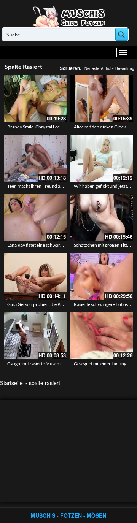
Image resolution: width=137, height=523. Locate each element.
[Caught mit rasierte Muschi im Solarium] (35, 335)
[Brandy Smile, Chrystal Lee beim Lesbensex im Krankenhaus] (35, 98)
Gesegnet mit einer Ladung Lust (104, 363)
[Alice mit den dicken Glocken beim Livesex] (101, 98)
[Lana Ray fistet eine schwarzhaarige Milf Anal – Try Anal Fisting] (35, 217)
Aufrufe (107, 68)
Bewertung (124, 68)
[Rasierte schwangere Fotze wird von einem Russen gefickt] (101, 276)
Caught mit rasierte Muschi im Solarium (46, 363)
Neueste (91, 68)
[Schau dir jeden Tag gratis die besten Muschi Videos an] (68, 16)
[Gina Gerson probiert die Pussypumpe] (35, 276)
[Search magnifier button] (121, 34)
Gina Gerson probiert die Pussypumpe (45, 304)
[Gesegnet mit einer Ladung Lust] (101, 335)
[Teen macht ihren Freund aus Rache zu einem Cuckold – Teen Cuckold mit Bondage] (35, 158)
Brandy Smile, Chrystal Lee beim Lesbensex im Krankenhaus (66, 127)
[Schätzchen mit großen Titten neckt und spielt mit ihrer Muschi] (101, 217)
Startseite (11, 383)
